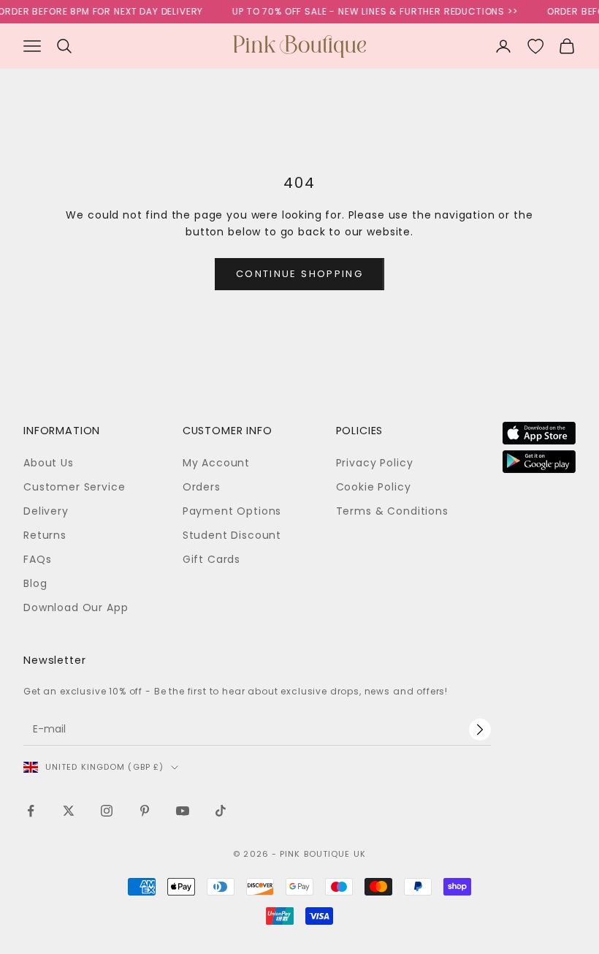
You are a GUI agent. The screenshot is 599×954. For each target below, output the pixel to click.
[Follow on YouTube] (182, 810)
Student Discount (232, 535)
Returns (44, 535)
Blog (35, 583)
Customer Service (74, 487)
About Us (48, 462)
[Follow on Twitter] (68, 810)
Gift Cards (211, 559)
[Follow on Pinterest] (144, 810)
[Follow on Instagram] (106, 810)
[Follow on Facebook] (30, 810)
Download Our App (75, 607)
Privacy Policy (374, 462)
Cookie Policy (373, 487)
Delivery (46, 511)
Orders (202, 487)
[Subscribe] (480, 730)
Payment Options (232, 511)
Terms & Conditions (392, 511)
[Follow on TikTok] (220, 810)
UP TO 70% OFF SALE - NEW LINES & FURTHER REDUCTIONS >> (369, 11)
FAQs (37, 559)
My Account (216, 462)
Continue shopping (299, 274)
